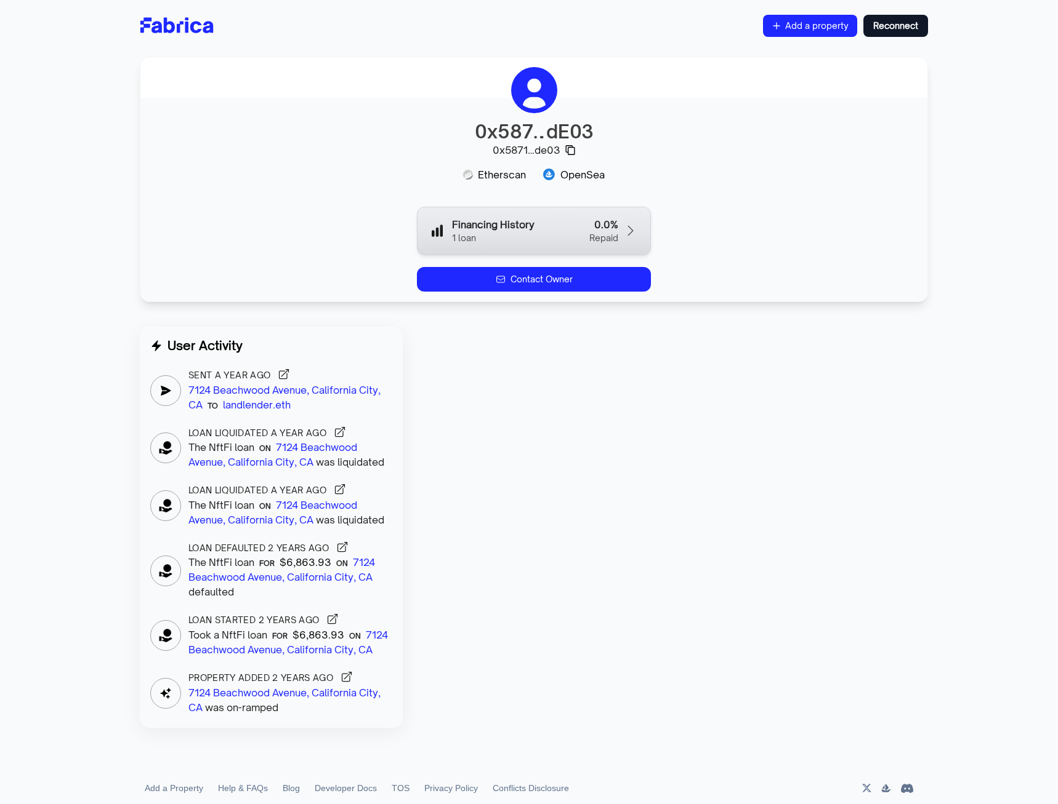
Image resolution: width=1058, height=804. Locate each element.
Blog (291, 788)
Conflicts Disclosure (531, 788)
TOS (401, 788)
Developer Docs (346, 788)
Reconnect (895, 25)
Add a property (817, 25)
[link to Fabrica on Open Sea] (886, 788)
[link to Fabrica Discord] (907, 788)
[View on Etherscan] (284, 374)
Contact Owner (542, 279)
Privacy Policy (451, 788)
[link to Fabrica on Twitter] (865, 788)
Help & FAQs (243, 788)
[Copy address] (570, 150)
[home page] (177, 25)
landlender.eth (257, 405)
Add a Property (174, 788)
